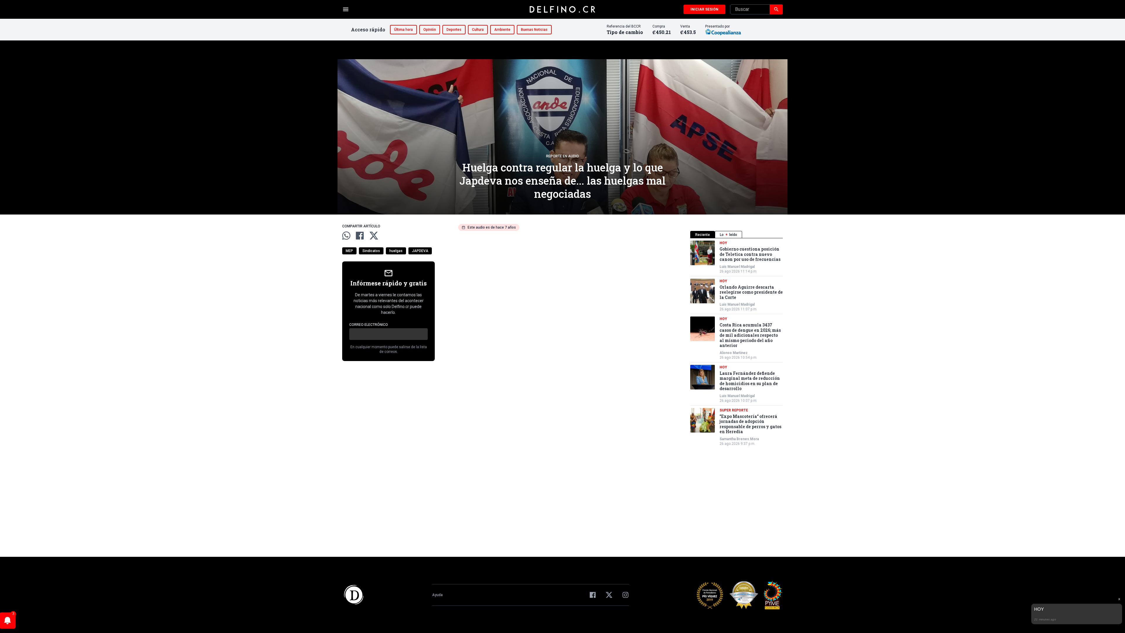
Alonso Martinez (734, 353)
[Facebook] (592, 594)
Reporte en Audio (562, 156)
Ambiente (502, 30)
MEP (349, 251)
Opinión (429, 30)
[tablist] (736, 234)
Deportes (453, 30)
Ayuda (437, 595)
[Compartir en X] (374, 235)
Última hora (403, 30)
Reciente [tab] (702, 235)
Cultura (478, 30)
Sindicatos (371, 251)
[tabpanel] (736, 343)
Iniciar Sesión (704, 9)
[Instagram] (625, 594)
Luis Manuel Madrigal (737, 267)
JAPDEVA (420, 251)
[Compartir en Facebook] (359, 235)
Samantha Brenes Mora (739, 439)
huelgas (396, 251)
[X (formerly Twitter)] (609, 594)
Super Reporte (734, 410)
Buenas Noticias (534, 30)
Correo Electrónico (368, 325)
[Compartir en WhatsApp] (346, 236)
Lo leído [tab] (728, 235)
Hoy (723, 243)
